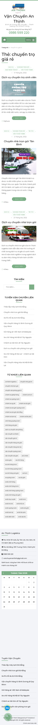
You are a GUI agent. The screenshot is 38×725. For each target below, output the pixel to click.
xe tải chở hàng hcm (12, 486)
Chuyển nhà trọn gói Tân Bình (19, 143)
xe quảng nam (10, 477)
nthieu (6, 202)
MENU (28, 40)
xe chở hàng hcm (11, 464)
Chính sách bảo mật (29, 723)
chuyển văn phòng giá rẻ (13, 390)
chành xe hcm (27, 395)
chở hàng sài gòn (11, 425)
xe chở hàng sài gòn (12, 473)
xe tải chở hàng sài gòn (12, 495)
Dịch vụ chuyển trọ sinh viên (19, 77)
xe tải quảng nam (11, 508)
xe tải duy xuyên (10, 499)
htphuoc (7, 121)
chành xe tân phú (25, 416)
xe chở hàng (20, 460)
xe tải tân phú (21, 512)
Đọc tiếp (19, 118)
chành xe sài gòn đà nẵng (13, 412)
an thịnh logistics (10, 382)
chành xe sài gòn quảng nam (15, 408)
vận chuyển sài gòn (11, 456)
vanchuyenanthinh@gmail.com (15, 558)
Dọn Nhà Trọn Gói (23, 67)
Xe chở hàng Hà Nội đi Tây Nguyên (18, 337)
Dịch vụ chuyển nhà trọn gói (19, 222)
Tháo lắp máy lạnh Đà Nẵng (15, 307)
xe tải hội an (20, 504)
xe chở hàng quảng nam (13, 469)
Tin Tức (31, 131)
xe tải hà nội (9, 504)
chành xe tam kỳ (10, 416)
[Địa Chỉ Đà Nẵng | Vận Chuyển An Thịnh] (2, 547)
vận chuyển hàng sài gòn (13, 443)
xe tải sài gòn (24, 508)
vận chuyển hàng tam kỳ (13, 447)
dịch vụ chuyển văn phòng (14, 429)
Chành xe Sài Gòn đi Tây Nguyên (17, 343)
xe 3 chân (25, 456)
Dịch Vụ (11, 67)
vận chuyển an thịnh (11, 434)
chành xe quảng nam (12, 399)
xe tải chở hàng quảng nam (14, 490)
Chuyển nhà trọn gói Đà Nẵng (16, 312)
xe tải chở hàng (10, 482)
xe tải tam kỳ (9, 512)
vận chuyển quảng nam (13, 451)
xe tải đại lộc (22, 517)
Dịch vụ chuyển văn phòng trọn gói (18, 348)
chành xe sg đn (10, 403)
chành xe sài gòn (24, 403)
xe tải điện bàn (9, 517)
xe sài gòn (22, 477)
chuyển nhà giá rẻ (26, 382)
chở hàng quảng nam (12, 421)
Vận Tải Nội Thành (27, 70)
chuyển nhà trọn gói (11, 386)
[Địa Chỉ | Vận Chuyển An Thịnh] (2, 540)
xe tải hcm (22, 499)
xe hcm (24, 473)
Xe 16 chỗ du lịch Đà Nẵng (14, 318)
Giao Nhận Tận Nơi (11, 70)
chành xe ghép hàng (12, 395)
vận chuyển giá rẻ (11, 438)
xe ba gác (8, 460)
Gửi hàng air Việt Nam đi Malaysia (17, 332)
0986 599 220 (8, 554)
